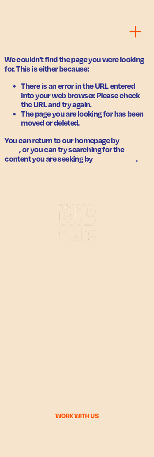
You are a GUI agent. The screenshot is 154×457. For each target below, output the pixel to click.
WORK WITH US (77, 416)
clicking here (115, 158)
